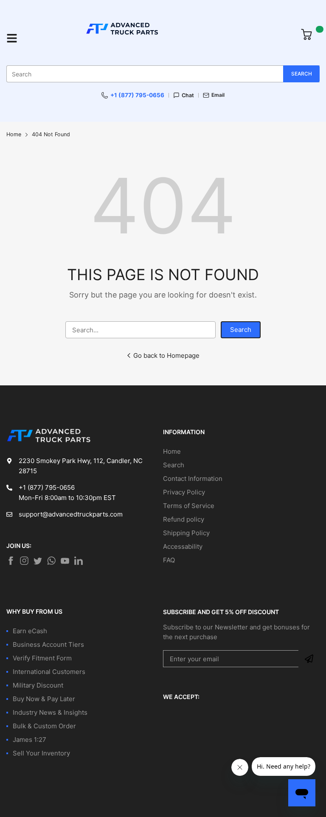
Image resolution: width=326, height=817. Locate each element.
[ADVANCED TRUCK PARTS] (159, 38)
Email (218, 95)
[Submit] (309, 658)
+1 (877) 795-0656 (137, 95)
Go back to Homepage (166, 355)
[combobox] (163, 73)
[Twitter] (24, 560)
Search (240, 330)
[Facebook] (10, 560)
